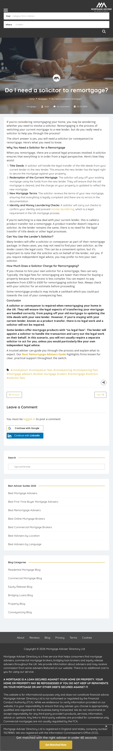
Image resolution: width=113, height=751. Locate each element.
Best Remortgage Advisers (24, 510)
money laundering (62, 209)
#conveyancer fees (41, 370)
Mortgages (42, 99)
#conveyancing (62, 370)
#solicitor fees (16, 378)
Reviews (34, 637)
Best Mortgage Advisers (22, 493)
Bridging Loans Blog (20, 595)
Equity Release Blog (20, 586)
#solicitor (92, 374)
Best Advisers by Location (24, 535)
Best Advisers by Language (24, 544)
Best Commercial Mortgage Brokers (30, 527)
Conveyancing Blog (20, 612)
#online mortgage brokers (50, 374)
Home (32, 99)
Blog (47, 637)
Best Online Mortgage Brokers (26, 518)
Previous (15, 394)
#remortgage (76, 374)
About (20, 637)
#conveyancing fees (85, 370)
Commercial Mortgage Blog (25, 578)
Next (99, 394)
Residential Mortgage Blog (24, 569)
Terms (73, 637)
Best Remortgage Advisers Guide (44, 354)
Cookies (87, 637)
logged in (29, 419)
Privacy (59, 637)
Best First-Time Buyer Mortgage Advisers (33, 501)
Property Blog (16, 603)
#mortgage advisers (19, 374)
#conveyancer (19, 370)
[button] (106, 726)
